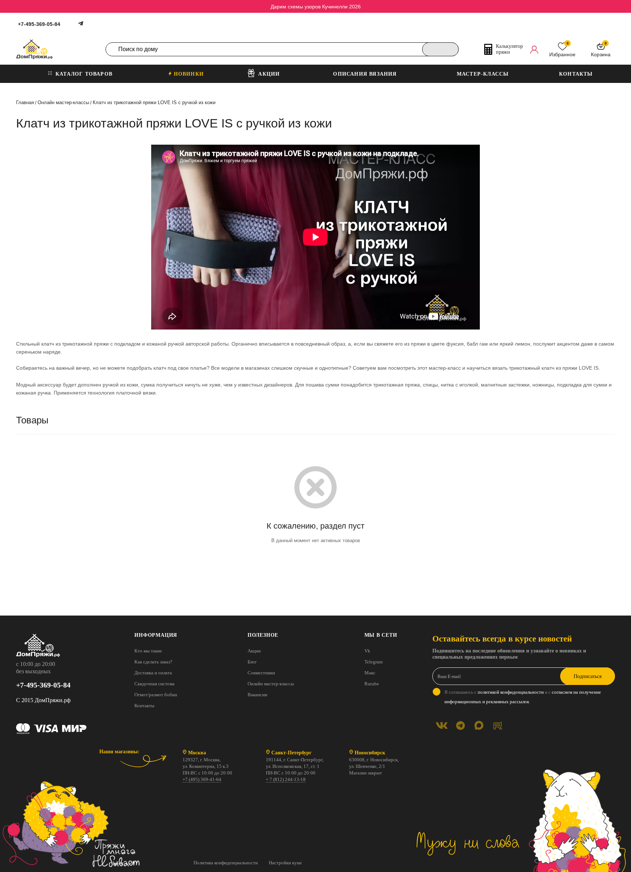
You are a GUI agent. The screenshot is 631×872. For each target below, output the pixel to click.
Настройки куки (285, 862)
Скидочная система (154, 683)
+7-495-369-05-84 (39, 24)
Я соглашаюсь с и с (522, 696)
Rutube (371, 683)
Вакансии (257, 694)
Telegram (373, 662)
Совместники (261, 672)
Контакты (144, 705)
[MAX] (479, 725)
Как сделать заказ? (153, 662)
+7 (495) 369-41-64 (202, 779)
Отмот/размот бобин (155, 694)
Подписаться (587, 676)
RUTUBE (497, 725)
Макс (369, 672)
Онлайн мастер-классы (271, 683)
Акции (254, 651)
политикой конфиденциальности (511, 692)
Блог (252, 662)
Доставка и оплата (153, 672)
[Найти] (440, 49)
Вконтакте (442, 725)
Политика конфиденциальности (226, 862)
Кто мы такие (148, 651)
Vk (367, 651)
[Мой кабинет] (534, 49)
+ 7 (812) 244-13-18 (286, 779)
